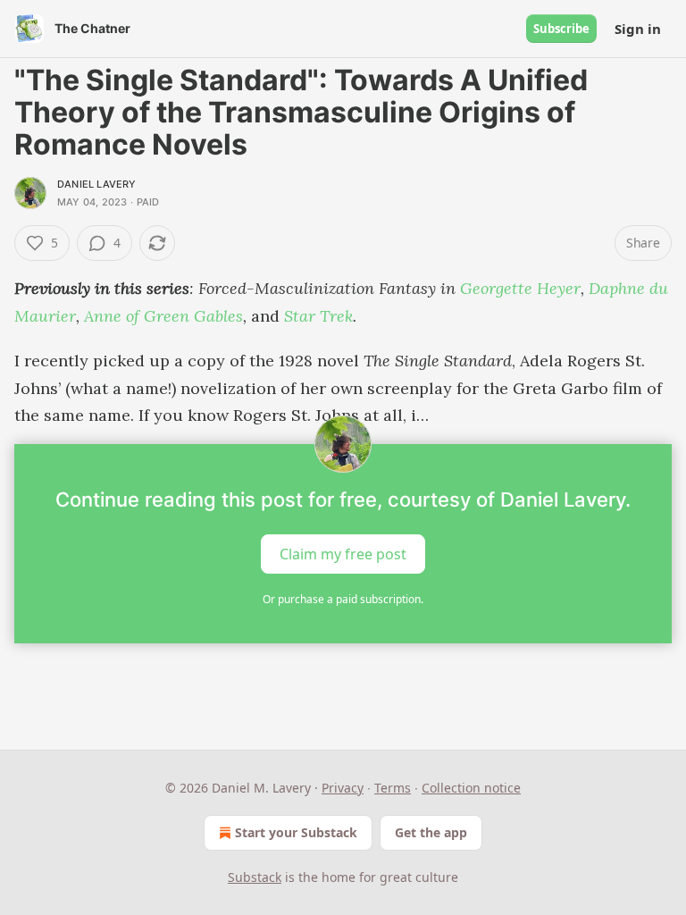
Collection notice (471, 787)
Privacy (343, 787)
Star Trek (318, 316)
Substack (254, 877)
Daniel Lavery (97, 184)
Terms (392, 787)
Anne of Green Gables (163, 316)
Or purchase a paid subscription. (343, 599)
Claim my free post (343, 554)
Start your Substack (296, 832)
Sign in (638, 29)
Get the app (431, 832)
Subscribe (561, 29)
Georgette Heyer (520, 288)
